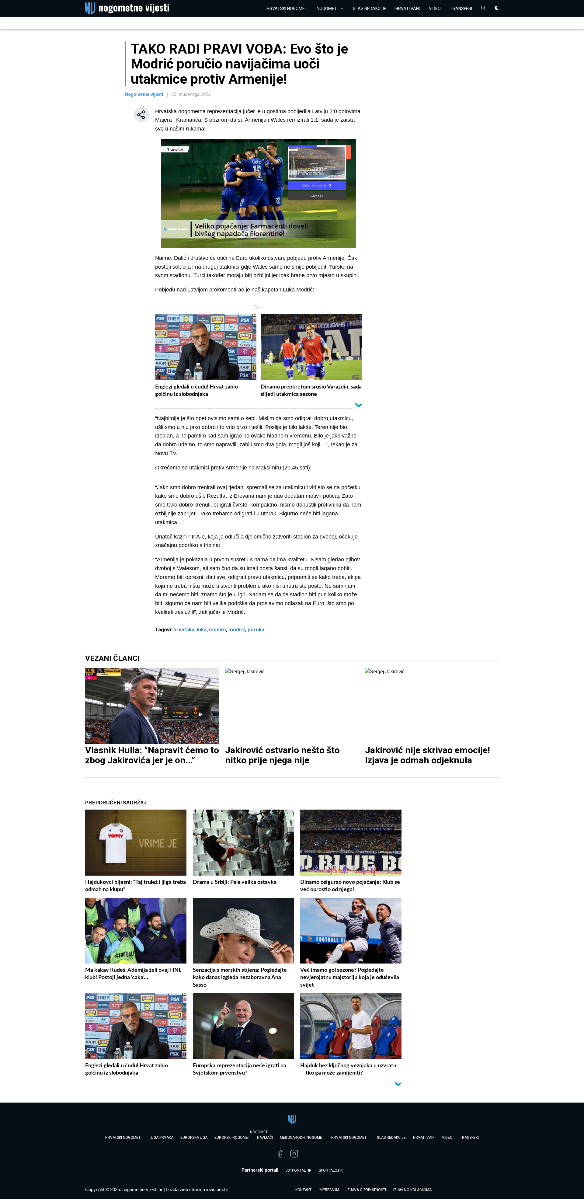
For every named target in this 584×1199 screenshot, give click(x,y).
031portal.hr (298, 1170)
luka (202, 629)
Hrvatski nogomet (349, 1137)
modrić (236, 629)
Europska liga (193, 1137)
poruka (256, 629)
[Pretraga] (483, 8)
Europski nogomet (232, 1137)
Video (435, 8)
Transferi (461, 8)
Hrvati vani (407, 8)
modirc (217, 629)
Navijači (265, 1137)
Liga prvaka (162, 1137)
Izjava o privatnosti (366, 1190)
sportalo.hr (331, 1170)
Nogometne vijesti (144, 94)
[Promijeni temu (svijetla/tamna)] (497, 8)
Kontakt (303, 1190)
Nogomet (327, 8)
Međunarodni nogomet (302, 1137)
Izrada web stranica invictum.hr (197, 1189)
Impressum (329, 1190)
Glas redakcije (369, 8)
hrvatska (183, 629)
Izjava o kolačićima (412, 1190)
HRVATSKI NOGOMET (287, 8)
